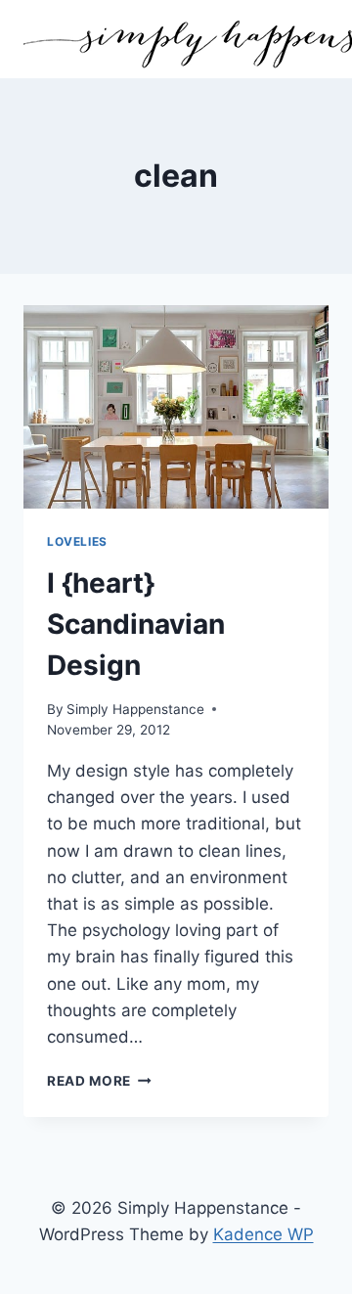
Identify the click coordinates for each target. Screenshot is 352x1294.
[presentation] (176, 407)
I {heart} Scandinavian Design (136, 624)
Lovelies (77, 541)
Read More (99, 1081)
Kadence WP (263, 1234)
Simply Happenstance (135, 709)
